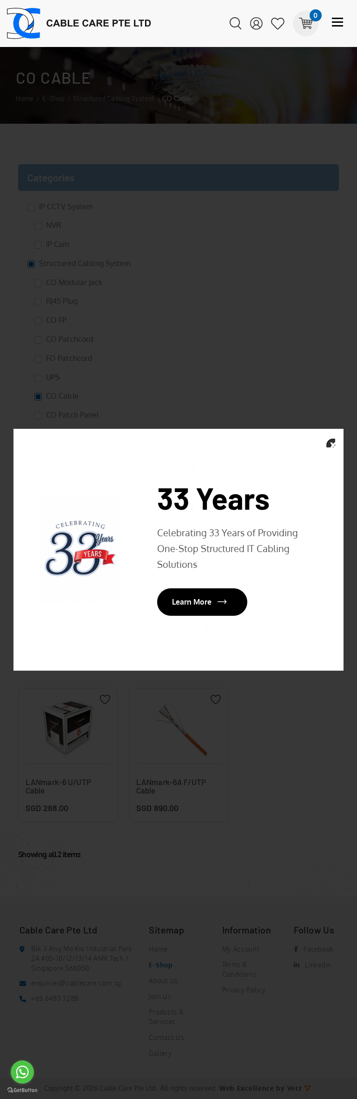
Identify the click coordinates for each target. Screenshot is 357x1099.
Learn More (192, 601)
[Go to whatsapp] (22, 1072)
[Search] (236, 23)
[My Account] (256, 23)
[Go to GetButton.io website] (22, 1089)
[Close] (330, 442)
